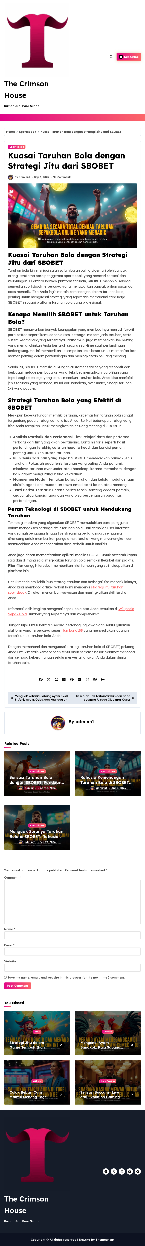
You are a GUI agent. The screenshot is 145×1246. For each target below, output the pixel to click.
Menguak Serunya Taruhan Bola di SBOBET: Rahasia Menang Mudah (36, 836)
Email (9, 945)
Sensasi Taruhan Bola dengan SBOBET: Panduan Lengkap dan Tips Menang (36, 782)
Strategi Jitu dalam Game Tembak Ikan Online (27, 1047)
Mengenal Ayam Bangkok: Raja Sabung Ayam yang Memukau (100, 1047)
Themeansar (105, 1239)
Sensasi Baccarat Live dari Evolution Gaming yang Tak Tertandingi (100, 1097)
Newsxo (84, 1239)
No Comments (62, 177)
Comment (12, 877)
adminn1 (85, 721)
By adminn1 (22, 177)
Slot (37, 1031)
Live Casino (108, 1081)
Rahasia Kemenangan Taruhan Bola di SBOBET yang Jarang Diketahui (104, 782)
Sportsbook (17, 146)
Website (10, 961)
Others (108, 1031)
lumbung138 (73, 630)
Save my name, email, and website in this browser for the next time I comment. (66, 977)
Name (9, 929)
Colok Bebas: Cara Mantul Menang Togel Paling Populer (29, 1097)
